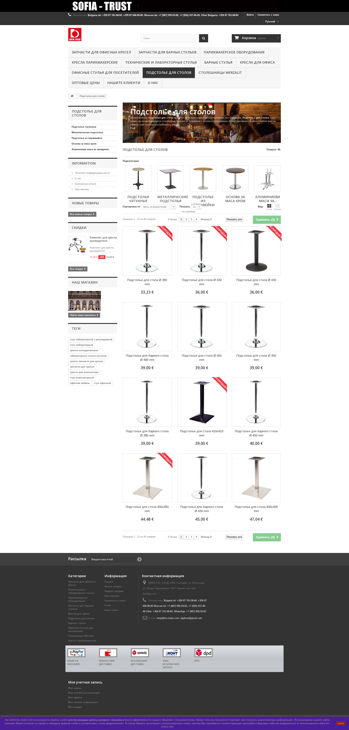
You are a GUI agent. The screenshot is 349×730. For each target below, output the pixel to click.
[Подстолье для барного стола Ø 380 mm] (147, 402)
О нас (153, 83)
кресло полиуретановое (84, 350)
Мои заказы (75, 688)
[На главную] (72, 96)
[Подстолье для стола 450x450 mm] (147, 478)
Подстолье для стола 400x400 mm (256, 509)
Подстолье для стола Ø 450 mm (256, 358)
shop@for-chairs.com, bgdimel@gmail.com (179, 618)
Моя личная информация (83, 702)
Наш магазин (81, 189)
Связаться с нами (115, 600)
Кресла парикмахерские (95, 62)
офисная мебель (80, 383)
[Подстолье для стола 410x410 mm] (201, 402)
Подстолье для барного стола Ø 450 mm (256, 433)
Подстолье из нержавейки (87, 138)
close (341, 723)
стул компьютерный (82, 377)
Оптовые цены (86, 83)
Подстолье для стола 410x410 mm (201, 433)
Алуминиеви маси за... (267, 199)
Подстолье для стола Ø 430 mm (202, 282)
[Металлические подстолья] (170, 178)
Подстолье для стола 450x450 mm (147, 509)
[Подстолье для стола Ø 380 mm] (147, 251)
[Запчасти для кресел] (174, 6)
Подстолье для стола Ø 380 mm (147, 282)
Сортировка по (131, 206)
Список (277, 209)
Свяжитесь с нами (268, 14)
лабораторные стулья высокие (88, 355)
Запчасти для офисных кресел (101, 52)
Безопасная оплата (85, 183)
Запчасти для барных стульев (167, 52)
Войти (250, 14)
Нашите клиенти (123, 83)
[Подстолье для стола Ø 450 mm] (256, 326)
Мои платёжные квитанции (84, 692)
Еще (132, 128)
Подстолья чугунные (84, 126)
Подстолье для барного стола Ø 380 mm (147, 433)
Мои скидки (75, 707)
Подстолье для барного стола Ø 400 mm (147, 358)
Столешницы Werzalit (220, 72)
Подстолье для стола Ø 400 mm (202, 358)
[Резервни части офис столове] (101, 34)
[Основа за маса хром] (235, 178)
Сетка (269, 209)
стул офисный (102, 383)
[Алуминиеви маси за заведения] (267, 178)
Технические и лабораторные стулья (161, 62)
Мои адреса (75, 697)
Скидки (79, 227)
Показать (185, 206)
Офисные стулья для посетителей (105, 72)
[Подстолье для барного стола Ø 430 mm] (201, 478)
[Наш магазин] (92, 301)
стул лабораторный (81, 345)
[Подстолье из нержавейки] (203, 178)
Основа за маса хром (84, 143)
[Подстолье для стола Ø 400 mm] (201, 326)
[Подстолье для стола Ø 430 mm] (201, 251)
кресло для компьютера (84, 372)
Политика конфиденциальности (92, 173)
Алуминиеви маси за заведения (90, 149)
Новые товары (85, 203)
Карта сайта (111, 610)
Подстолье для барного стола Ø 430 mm (201, 509)
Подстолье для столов (168, 72)
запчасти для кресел (82, 366)
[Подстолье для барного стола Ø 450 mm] (256, 402)
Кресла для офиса (257, 62)
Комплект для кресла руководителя (103, 239)
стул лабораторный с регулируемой (91, 339)
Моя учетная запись (85, 682)
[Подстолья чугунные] (138, 178)
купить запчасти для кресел (86, 361)
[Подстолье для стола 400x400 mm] (256, 478)
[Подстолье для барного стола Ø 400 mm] (147, 326)
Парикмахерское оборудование (234, 52)
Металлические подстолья (87, 132)
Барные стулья (218, 62)
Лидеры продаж (114, 591)
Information (84, 163)
